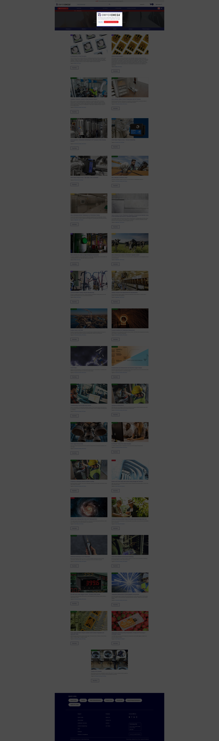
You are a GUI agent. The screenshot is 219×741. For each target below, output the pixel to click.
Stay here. (101, 21)
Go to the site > (111, 21)
